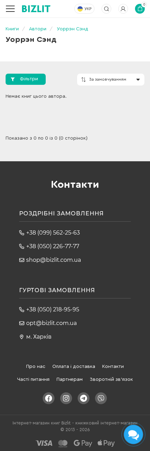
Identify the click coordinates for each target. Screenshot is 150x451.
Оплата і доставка (73, 366)
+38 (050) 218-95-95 (52, 309)
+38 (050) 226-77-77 (52, 246)
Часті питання (33, 379)
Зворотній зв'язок (111, 379)
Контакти (113, 366)
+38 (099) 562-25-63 (53, 232)
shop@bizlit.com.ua (53, 260)
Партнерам (70, 379)
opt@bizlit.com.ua (51, 323)
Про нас (35, 366)
